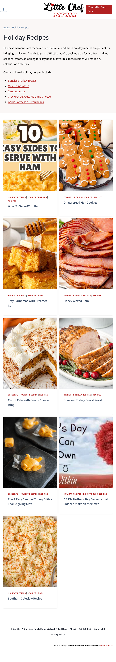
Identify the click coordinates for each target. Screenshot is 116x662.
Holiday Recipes (17, 197)
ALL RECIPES (85, 629)
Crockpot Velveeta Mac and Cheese (29, 96)
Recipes (12, 201)
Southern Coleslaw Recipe (25, 598)
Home (6, 27)
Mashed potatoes (18, 86)
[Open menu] (3, 9)
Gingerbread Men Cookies (80, 202)
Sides (41, 295)
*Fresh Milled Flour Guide (97, 9)
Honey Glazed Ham (76, 301)
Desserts (13, 394)
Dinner (67, 295)
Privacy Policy (58, 634)
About (73, 629)
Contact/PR (99, 629)
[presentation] (30, 155)
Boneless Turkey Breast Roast (83, 400)
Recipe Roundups (37, 197)
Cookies (68, 197)
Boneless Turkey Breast (22, 81)
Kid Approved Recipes (95, 494)
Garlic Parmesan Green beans (26, 102)
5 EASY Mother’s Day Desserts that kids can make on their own (86, 501)
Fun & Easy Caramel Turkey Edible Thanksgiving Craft (30, 501)
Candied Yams (16, 91)
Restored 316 (106, 645)
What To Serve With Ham (24, 206)
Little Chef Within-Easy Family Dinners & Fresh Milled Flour (39, 629)
